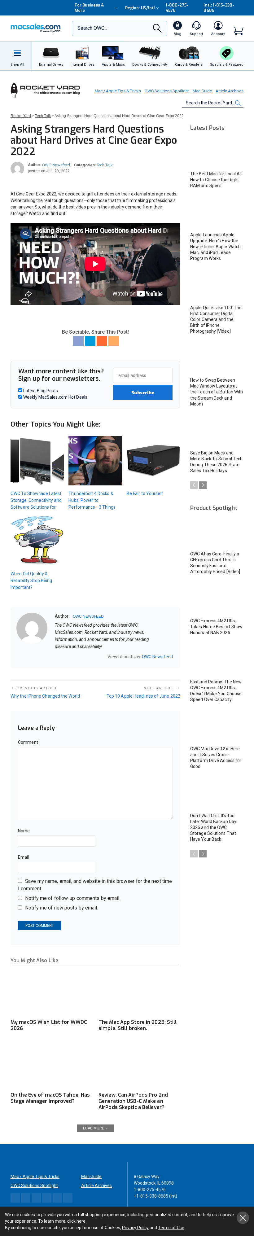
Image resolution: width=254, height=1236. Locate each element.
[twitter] (73, 656)
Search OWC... (92, 28)
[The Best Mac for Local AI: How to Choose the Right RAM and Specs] (216, 152)
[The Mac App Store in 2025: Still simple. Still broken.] (139, 992)
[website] (57, 656)
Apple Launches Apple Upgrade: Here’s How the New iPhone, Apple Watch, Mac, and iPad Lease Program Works (216, 246)
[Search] (157, 30)
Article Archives (229, 91)
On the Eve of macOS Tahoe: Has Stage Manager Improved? (50, 1098)
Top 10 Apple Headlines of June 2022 (143, 696)
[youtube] (89, 656)
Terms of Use (171, 1227)
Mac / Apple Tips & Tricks (118, 91)
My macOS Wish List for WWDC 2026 (49, 1025)
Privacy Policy (135, 1227)
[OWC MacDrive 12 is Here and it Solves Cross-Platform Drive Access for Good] (216, 727)
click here (76, 1221)
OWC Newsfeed (56, 165)
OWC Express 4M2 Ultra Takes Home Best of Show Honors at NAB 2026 (216, 626)
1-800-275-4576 (177, 7)
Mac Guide (202, 91)
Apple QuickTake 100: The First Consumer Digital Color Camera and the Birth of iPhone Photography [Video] (216, 319)
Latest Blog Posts (40, 390)
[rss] (97, 656)
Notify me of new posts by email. (61, 908)
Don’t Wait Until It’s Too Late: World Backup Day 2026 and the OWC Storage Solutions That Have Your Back (213, 827)
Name (24, 830)
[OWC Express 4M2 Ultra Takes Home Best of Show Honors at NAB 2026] (216, 599)
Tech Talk (105, 165)
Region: (140, 8)
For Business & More (89, 7)
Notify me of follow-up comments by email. (72, 898)
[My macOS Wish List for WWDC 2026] (51, 992)
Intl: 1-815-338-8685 (219, 7)
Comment (28, 742)
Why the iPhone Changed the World (45, 696)
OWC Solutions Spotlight (167, 91)
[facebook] (65, 656)
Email (23, 857)
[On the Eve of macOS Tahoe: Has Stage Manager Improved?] (51, 1065)
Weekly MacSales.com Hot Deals (54, 397)
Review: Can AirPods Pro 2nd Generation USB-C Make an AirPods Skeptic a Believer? (133, 1101)
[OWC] (36, 28)
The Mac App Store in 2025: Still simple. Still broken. (138, 1025)
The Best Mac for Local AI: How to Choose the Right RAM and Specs (216, 179)
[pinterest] (81, 656)
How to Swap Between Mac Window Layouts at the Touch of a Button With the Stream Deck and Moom (216, 392)
